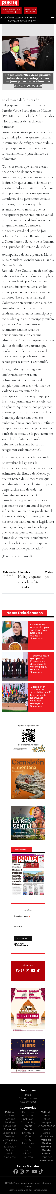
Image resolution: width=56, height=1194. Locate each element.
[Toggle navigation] (52, 19)
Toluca (46, 1119)
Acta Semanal (28, 1101)
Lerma (46, 1129)
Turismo (28, 1157)
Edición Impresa (28, 1098)
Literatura (28, 1132)
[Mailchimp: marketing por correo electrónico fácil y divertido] (21, 946)
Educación (9, 1146)
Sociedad (10, 1129)
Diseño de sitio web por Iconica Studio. (28, 1190)
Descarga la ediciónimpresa (11, 10)
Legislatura (10, 1126)
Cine (28, 1136)
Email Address (22, 916)
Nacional (8, 575)
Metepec (46, 1122)
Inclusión (28, 1119)
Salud (9, 1150)
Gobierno (10, 1115)
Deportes (46, 1157)
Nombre (18, 926)
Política (9, 1112)
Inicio (28, 1094)
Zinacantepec (46, 1126)
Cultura (28, 1129)
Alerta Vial (46, 1160)
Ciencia (27, 1153)
